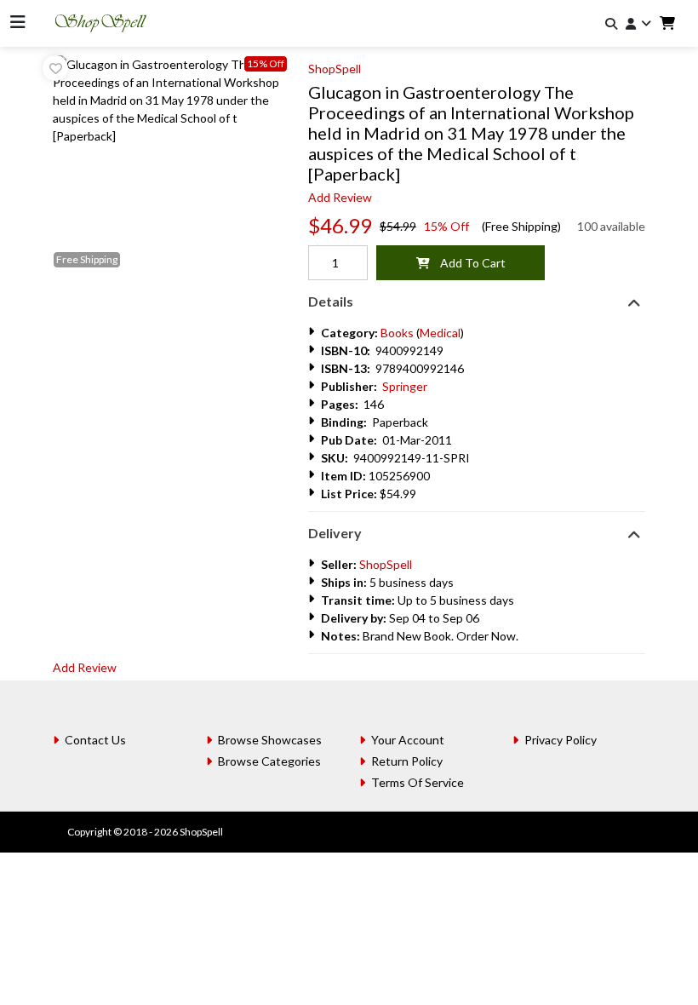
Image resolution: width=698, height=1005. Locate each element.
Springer (404, 386)
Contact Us (95, 739)
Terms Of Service (417, 782)
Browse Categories (269, 761)
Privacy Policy (560, 739)
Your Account (407, 739)
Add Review (340, 197)
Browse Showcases (270, 739)
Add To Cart (468, 263)
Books (397, 332)
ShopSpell (334, 68)
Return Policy (407, 761)
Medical (440, 332)
